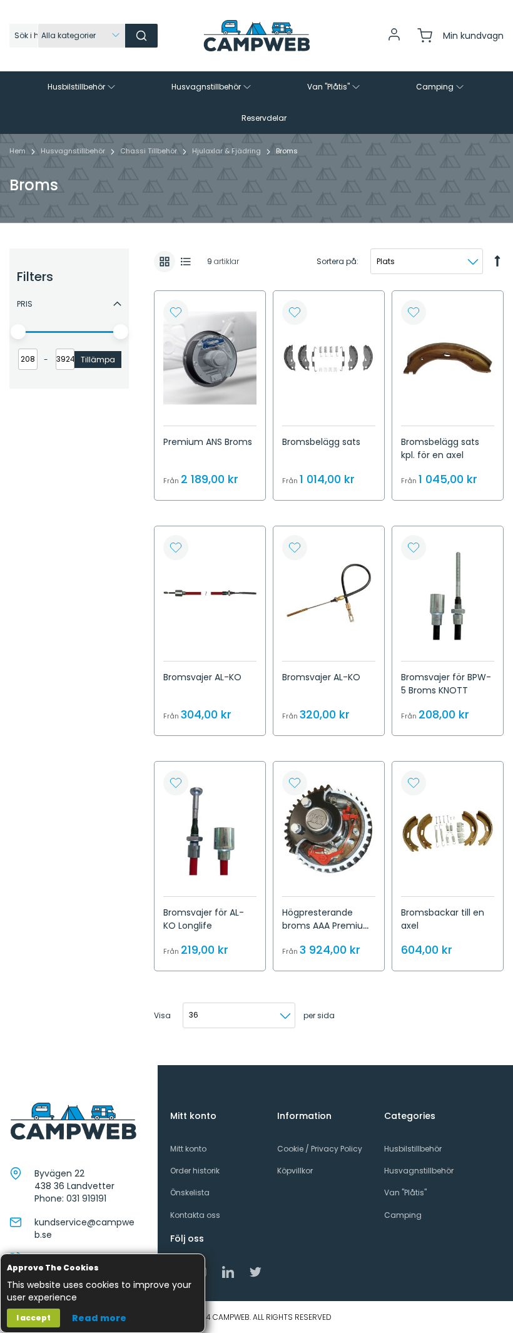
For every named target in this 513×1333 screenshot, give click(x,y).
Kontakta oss (195, 1215)
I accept (33, 1317)
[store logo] (256, 35)
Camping (403, 1215)
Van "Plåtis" (405, 1192)
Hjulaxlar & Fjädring (227, 151)
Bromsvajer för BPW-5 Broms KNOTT (446, 684)
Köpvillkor (295, 1170)
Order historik (195, 1170)
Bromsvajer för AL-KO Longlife (203, 919)
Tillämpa (98, 359)
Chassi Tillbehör (149, 151)
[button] (175, 312)
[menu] (256, 102)
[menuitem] (83, 87)
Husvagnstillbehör (74, 151)
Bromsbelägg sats (321, 442)
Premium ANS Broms (207, 442)
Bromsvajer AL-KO (202, 677)
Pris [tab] (25, 304)
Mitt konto (188, 1148)
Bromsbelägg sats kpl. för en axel (440, 448)
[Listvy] (185, 261)
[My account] (394, 39)
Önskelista (190, 1192)
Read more (99, 1318)
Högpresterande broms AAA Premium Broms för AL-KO (327, 925)
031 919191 (86, 1198)
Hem (18, 151)
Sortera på (337, 261)
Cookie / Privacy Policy (319, 1148)
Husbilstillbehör (413, 1148)
